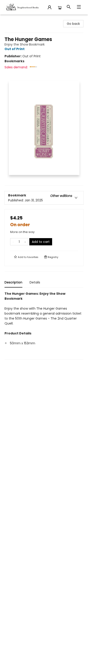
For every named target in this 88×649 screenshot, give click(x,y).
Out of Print (15, 49)
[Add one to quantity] (25, 241)
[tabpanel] (44, 325)
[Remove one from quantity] (13, 241)
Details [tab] (35, 282)
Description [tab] (13, 282)
